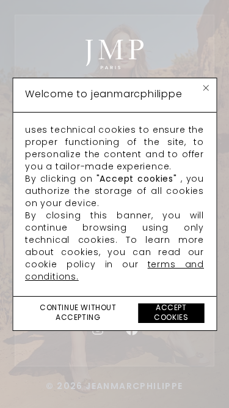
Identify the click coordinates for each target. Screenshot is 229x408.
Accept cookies (171, 313)
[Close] (205, 88)
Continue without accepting (78, 313)
